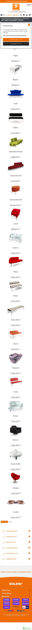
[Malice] (15, 262)
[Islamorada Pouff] (15, 190)
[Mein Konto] (26, 14)
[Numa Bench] (15, 310)
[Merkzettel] (23, 14)
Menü (4, 15)
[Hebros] (15, 118)
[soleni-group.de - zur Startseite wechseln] (16, 7)
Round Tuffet (15, 464)
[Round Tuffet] (15, 454)
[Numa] (15, 286)
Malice (15, 272)
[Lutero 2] (15, 238)
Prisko (15, 392)
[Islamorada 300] (15, 166)
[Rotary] (15, 406)
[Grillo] (15, 94)
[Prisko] (15, 382)
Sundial (15, 512)
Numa (15, 296)
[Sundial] (15, 502)
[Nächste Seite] (4, 522)
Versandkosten (23, 614)
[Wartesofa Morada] (15, 142)
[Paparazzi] (15, 358)
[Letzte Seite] (7, 522)
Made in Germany (17, 1)
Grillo (16, 104)
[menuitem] (3, 14)
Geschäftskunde (16, 39)
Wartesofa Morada (15, 152)
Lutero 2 (16, 248)
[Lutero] (15, 214)
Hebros (15, 128)
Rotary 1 (16, 440)
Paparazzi (15, 368)
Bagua (15, 55)
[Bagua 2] (15, 70)
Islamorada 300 (15, 176)
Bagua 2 (16, 80)
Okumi (15, 344)
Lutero (15, 224)
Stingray (16, 488)
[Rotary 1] (15, 430)
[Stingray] (15, 478)
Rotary (15, 416)
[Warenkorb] (29, 14)
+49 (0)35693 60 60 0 (24, 572)
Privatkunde (16, 43)
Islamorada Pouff (16, 200)
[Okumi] (15, 334)
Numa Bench (15, 320)
